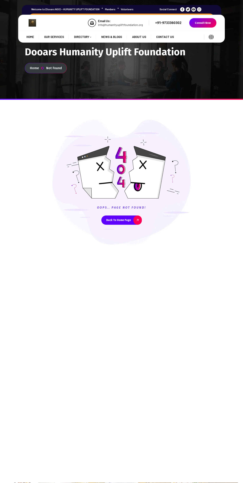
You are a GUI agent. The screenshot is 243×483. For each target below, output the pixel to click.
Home (34, 68)
